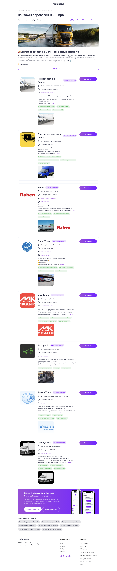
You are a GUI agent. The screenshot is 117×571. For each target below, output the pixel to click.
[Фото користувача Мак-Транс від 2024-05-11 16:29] (46, 330)
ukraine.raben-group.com (48, 198)
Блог (81, 564)
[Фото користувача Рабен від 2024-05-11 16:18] (63, 226)
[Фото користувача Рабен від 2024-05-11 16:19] (46, 226)
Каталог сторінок (85, 561)
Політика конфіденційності (88, 555)
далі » (53, 103)
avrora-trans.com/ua (47, 403)
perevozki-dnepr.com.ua (48, 93)
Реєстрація (83, 546)
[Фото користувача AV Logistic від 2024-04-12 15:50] (46, 377)
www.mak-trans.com (47, 306)
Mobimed (62, 546)
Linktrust (62, 552)
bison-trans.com (46, 252)
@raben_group (45, 201)
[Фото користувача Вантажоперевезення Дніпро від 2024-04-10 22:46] (46, 172)
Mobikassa (63, 549)
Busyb (62, 543)
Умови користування (87, 552)
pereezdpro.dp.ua (46, 453)
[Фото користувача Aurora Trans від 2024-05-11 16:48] (46, 427)
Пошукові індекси (85, 559)
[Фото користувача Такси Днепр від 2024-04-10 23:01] (46, 477)
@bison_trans (45, 255)
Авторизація (84, 543)
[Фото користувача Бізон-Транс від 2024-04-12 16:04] (46, 280)
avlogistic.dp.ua (45, 356)
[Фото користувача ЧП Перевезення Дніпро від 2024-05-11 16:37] (46, 119)
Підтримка (83, 549)
